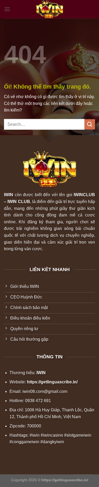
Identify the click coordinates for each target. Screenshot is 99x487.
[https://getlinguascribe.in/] (49, 9)
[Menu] (7, 9)
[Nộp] (89, 124)
